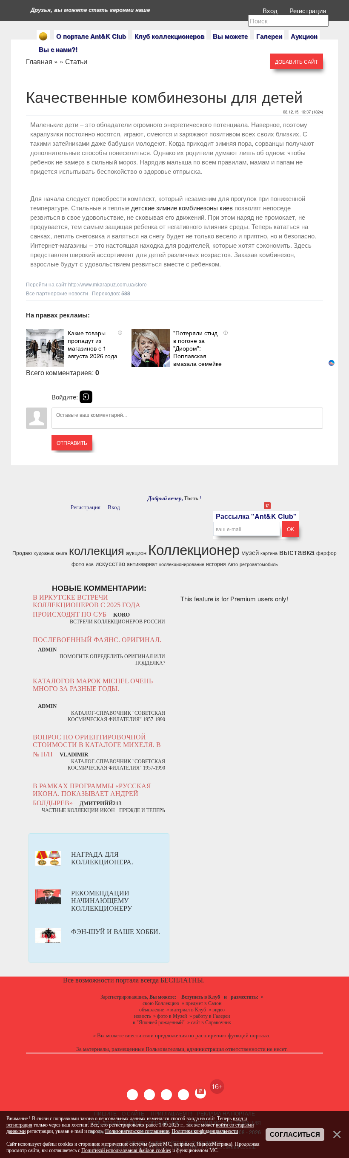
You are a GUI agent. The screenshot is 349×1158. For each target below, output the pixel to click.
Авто (233, 564)
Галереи (269, 36)
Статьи (76, 61)
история (216, 563)
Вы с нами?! (58, 49)
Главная (39, 61)
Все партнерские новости (57, 293)
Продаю (22, 552)
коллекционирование (181, 564)
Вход (271, 10)
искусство (110, 563)
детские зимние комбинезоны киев (182, 207)
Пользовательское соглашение (137, 1131)
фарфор (326, 552)
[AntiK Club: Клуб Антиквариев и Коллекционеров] (43, 36)
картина (268, 553)
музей (250, 552)
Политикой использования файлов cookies (126, 1150)
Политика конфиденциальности (205, 1131)
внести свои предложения (156, 1035)
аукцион (136, 553)
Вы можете (230, 36)
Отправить (72, 442)
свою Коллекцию (161, 1003)
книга (61, 553)
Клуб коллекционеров (169, 36)
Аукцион (304, 36)
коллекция (96, 550)
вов (90, 564)
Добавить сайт (296, 61)
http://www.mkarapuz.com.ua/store (107, 284)
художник (44, 553)
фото (78, 563)
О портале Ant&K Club (91, 36)
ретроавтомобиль (259, 564)
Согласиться (295, 1134)
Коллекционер (194, 549)
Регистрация (308, 10)
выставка (297, 551)
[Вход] (86, 397)
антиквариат (142, 563)
